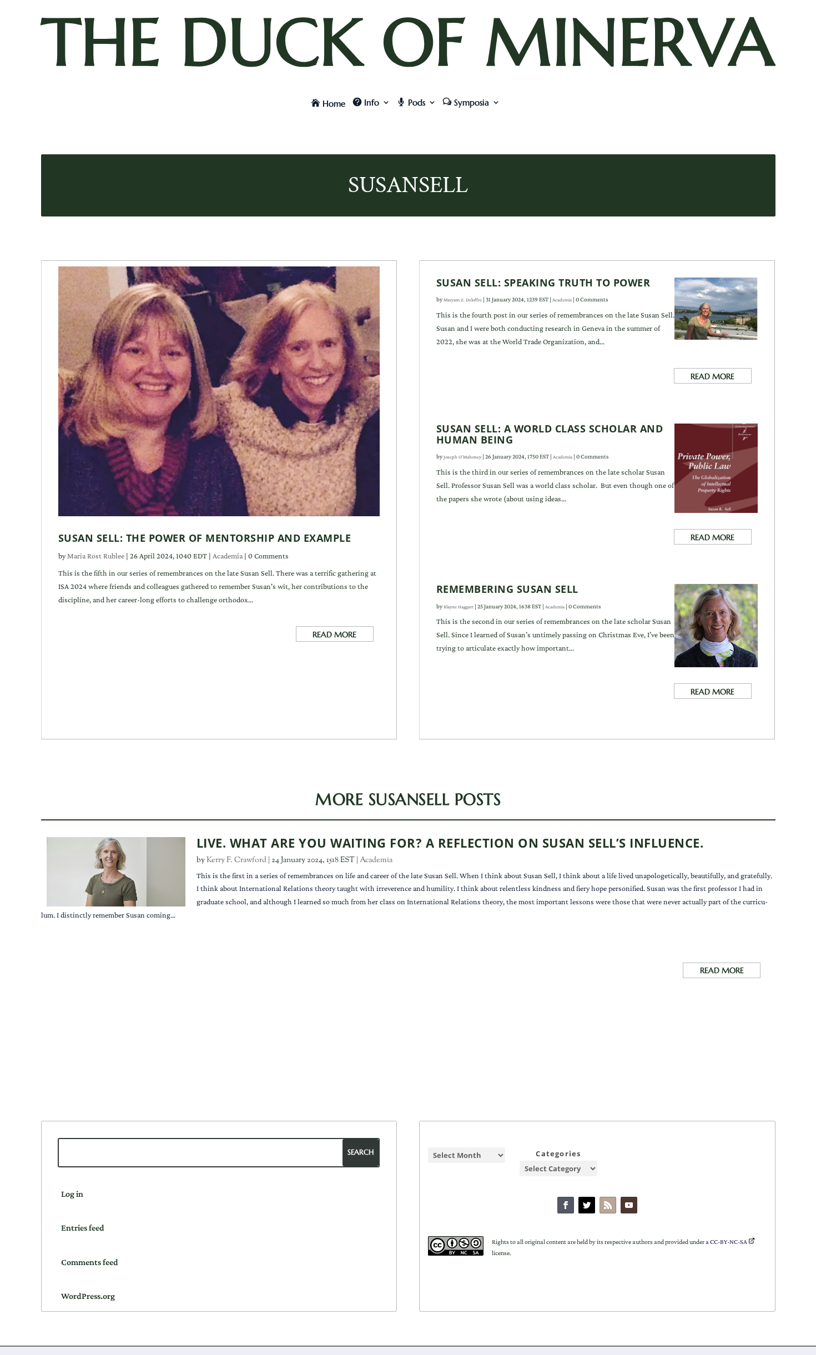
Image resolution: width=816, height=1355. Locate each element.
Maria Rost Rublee (95, 555)
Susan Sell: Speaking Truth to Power (543, 282)
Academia (228, 555)
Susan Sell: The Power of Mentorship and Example (204, 538)
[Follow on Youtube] (629, 1205)
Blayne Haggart (459, 607)
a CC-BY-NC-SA (726, 1242)
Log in (72, 1193)
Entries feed (82, 1227)
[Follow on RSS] (608, 1205)
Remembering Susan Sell (507, 589)
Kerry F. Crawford (236, 860)
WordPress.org (88, 1296)
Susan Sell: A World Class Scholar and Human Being (549, 434)
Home (334, 103)
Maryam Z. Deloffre (463, 300)
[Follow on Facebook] (565, 1205)
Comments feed (89, 1262)
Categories (558, 1153)
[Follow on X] (586, 1205)
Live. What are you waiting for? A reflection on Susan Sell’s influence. (450, 843)
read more (334, 634)
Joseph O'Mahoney (462, 457)
